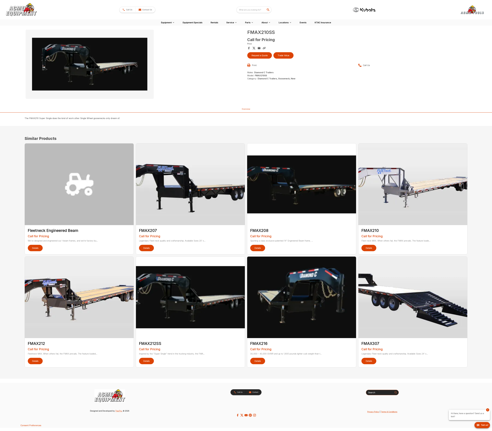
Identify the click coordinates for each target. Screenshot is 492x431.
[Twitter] (241, 415)
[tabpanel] (135, 65)
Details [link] (35, 248)
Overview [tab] (246, 109)
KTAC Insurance (323, 22)
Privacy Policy (373, 412)
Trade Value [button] (283, 55)
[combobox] (254, 10)
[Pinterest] (250, 415)
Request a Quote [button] (260, 55)
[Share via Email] (259, 48)
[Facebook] (237, 415)
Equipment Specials (192, 22)
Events (303, 22)
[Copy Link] (264, 48)
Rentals (214, 22)
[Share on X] (253, 48)
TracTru (118, 411)
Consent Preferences (30, 425)
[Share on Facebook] (248, 48)
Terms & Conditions (389, 412)
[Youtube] (246, 415)
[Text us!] (482, 425)
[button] (127, 9)
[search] (268, 10)
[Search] (395, 392)
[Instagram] (254, 415)
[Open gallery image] (90, 64)
